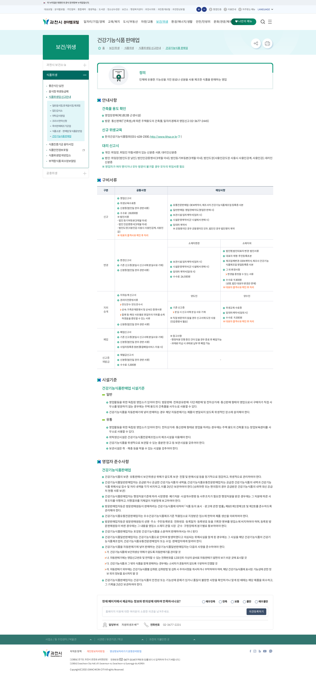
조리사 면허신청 (59, 121)
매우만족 (210, 601)
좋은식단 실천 (56, 86)
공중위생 (51, 173)
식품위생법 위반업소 (60, 155)
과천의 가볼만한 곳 (159, 639)
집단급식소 (57, 110)
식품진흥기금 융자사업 (61, 144)
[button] (94, 22)
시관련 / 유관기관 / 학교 (110, 639)
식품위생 (51, 75)
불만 (249, 601)
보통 (237, 601)
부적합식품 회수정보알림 (62, 161)
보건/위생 (114, 48)
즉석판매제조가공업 (61, 126)
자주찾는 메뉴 (248, 9)
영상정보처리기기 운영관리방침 (125, 651)
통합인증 (217, 9)
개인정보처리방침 (96, 651)
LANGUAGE (264, 9)
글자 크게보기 (198, 9)
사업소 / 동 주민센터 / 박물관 (60, 639)
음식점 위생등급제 (58, 91)
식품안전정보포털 (58, 150)
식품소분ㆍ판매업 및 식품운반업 (67, 131)
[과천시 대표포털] (52, 21)
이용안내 (232, 9)
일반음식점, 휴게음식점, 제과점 (66, 105)
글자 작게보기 (204, 9)
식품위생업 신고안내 (60, 97)
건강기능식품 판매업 (61, 136)
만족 (225, 601)
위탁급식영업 (58, 115)
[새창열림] (250, 652)
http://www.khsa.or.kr (163, 136)
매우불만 (263, 601)
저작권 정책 (75, 651)
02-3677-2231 (172, 625)
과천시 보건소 (55, 65)
